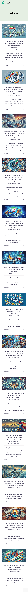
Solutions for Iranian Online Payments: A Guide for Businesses (14, 311)
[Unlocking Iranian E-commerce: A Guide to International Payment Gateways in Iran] (14, 383)
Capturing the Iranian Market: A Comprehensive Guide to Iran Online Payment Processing (14, 525)
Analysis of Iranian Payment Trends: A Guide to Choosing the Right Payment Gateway (14, 353)
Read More (6, 65)
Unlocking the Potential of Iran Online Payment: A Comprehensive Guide (14, 567)
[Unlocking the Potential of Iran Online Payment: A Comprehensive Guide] (14, 555)
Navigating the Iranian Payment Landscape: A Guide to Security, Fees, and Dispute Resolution (14, 483)
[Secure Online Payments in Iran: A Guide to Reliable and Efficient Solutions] (14, 257)
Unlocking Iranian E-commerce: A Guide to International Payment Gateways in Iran (14, 395)
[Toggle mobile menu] (25, 3)
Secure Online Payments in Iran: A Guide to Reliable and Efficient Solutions (14, 269)
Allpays (18, 49)
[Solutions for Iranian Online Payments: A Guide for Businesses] (14, 299)
